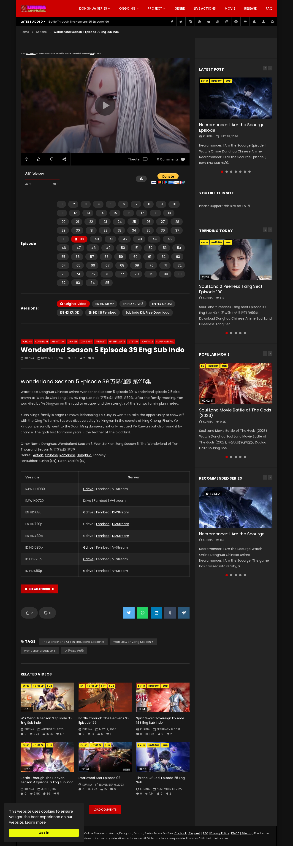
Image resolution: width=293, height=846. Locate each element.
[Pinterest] (199, 21)
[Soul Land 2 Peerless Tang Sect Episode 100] (235, 259)
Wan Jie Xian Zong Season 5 (133, 642)
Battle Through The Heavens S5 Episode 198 (79, 22)
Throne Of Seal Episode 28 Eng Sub (160, 780)
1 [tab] (222, 172)
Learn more (35, 822)
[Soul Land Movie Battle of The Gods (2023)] (235, 383)
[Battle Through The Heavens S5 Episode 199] (105, 698)
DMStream (120, 512)
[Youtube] (217, 21)
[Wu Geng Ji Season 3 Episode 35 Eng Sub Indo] (47, 698)
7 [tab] (249, 172)
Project (155, 8)
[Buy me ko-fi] (245, 21)
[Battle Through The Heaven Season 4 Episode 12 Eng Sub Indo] (47, 757)
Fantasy (100, 341)
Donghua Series (93, 8)
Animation (58, 341)
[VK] (208, 21)
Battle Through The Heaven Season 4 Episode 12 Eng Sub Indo (47, 780)
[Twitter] (180, 21)
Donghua (86, 341)
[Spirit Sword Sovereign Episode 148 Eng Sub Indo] (163, 698)
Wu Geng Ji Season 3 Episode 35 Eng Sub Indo (46, 720)
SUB (49, 686)
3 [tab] (231, 172)
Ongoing (127, 8)
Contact (180, 833)
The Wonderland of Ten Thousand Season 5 (73, 642)
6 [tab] (245, 172)
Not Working (31, 53)
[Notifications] (254, 21)
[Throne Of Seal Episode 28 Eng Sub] (163, 757)
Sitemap (247, 833)
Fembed (102, 512)
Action (38, 455)
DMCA (235, 833)
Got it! (43, 832)
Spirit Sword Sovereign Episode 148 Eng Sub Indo (160, 720)
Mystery (133, 341)
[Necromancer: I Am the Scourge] (235, 507)
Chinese (72, 341)
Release (250, 8)
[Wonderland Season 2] (39, 592)
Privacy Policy (219, 833)
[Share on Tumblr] (170, 613)
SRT (103, 686)
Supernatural (165, 341)
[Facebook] (171, 21)
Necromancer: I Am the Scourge (231, 534)
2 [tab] (226, 172)
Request (194, 833)
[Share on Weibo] (184, 613)
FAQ (269, 8)
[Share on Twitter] (129, 613)
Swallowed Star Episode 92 (99, 778)
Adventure (41, 341)
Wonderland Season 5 (40, 651)
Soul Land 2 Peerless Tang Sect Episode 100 (230, 289)
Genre (179, 8)
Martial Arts (117, 341)
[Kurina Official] (33, 8)
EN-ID (26, 686)
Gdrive (88, 489)
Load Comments (105, 809)
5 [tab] (240, 172)
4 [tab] (236, 172)
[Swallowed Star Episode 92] (105, 757)
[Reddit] (235, 21)
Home (25, 32)
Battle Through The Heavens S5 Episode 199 (104, 720)
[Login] (263, 21)
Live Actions (205, 8)
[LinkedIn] (190, 21)
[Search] (272, 21)
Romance (147, 341)
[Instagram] (226, 21)
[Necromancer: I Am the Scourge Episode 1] (235, 98)
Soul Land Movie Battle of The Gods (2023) (235, 412)
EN (82, 686)
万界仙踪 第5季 (74, 651)
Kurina (29, 358)
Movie (230, 8)
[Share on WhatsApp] (142, 613)
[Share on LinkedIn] (156, 613)
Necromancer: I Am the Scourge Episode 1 (231, 127)
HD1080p (38, 686)
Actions (41, 32)
